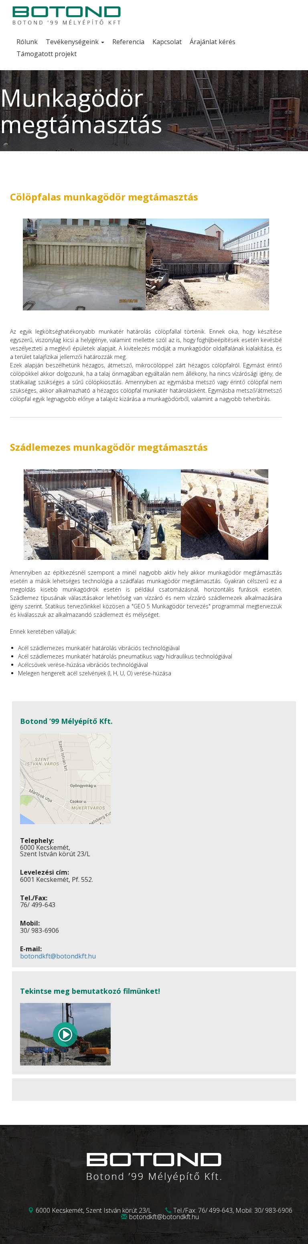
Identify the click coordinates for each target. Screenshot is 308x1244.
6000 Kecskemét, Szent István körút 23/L (94, 1210)
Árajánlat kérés (212, 41)
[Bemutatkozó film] (65, 1063)
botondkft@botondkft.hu (58, 956)
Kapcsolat (167, 41)
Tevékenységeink (73, 41)
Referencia (128, 41)
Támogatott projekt (46, 53)
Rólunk (27, 41)
